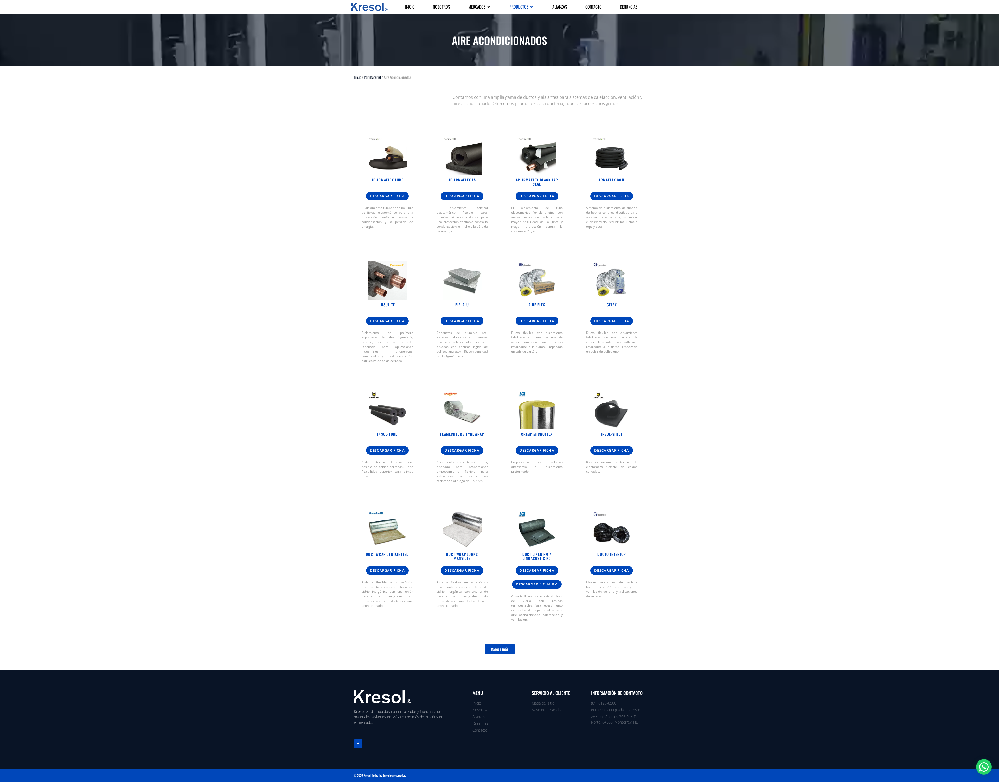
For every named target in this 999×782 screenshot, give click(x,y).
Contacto (593, 7)
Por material (372, 77)
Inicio (410, 7)
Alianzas (559, 7)
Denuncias (629, 7)
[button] (500, 649)
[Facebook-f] (358, 743)
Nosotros (441, 7)
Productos (519, 7)
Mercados (477, 7)
